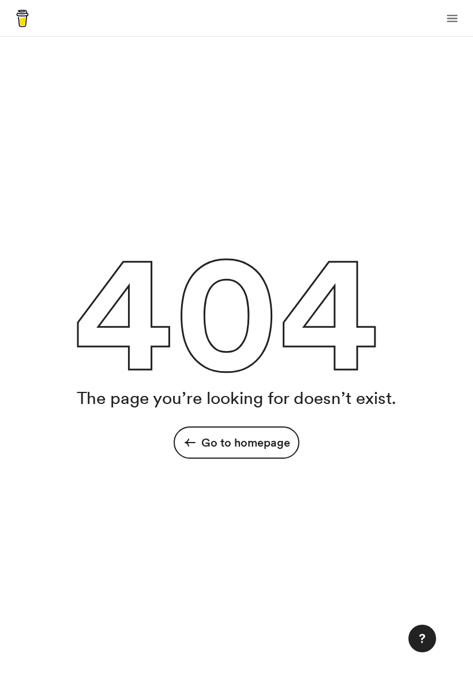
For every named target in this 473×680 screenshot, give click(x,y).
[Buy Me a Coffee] (22, 18)
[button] (452, 18)
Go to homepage (245, 442)
